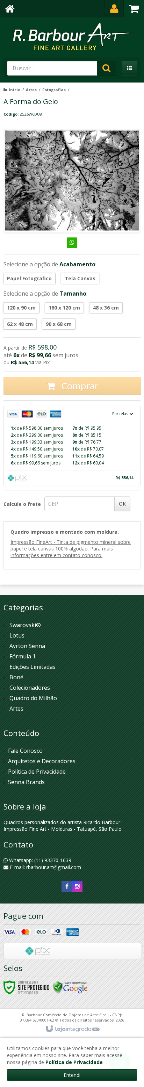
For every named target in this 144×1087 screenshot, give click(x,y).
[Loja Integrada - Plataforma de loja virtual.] (72, 1029)
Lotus (16, 635)
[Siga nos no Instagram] (77, 886)
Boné (16, 677)
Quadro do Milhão (33, 698)
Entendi (72, 1075)
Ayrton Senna (27, 646)
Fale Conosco (25, 750)
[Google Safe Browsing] (70, 987)
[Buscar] (106, 68)
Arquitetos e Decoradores (41, 761)
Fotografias (54, 89)
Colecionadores (29, 687)
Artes (31, 89)
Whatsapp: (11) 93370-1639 (39, 860)
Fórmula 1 (22, 656)
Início (14, 89)
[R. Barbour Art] (72, 36)
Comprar (78, 386)
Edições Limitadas (32, 667)
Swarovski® (25, 625)
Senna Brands (26, 782)
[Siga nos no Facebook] (67, 886)
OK (122, 503)
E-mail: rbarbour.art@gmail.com (44, 867)
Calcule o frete (22, 504)
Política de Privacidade (37, 771)
